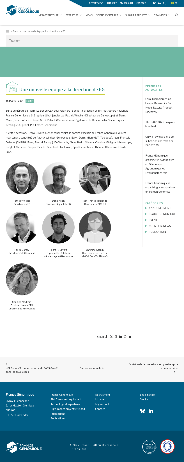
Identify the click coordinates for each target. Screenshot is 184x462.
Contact (141, 3)
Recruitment (96, 3)
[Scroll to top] (177, 454)
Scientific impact (107, 15)
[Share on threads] (116, 336)
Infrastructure (48, 15)
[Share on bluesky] (130, 336)
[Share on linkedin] (120, 336)
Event (16, 31)
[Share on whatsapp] (125, 336)
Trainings (160, 15)
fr (176, 3)
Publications (57, 414)
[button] (176, 15)
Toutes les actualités (92, 368)
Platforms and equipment (66, 399)
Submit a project (136, 15)
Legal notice (147, 394)
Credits (144, 399)
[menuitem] (97, 2)
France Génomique (61, 394)
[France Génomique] (22, 12)
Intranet (112, 3)
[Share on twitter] (111, 336)
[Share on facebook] (106, 336)
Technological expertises (65, 404)
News (89, 15)
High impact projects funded (67, 409)
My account (126, 3)
